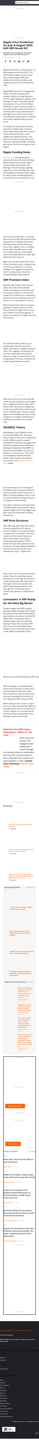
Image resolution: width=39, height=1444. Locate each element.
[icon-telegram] (5, 1348)
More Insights (31, 1151)
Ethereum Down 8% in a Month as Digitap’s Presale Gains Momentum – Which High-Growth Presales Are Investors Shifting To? (25, 1040)
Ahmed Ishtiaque (10, 1220)
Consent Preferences (6, 1416)
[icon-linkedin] (9, 1348)
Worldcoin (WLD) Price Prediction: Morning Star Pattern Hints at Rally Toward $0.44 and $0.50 (19, 1213)
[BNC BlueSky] (23, 1348)
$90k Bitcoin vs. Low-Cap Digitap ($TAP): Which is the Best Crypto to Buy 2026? (24, 1007)
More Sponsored (30, 887)
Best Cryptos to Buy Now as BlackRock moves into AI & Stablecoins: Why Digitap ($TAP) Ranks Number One (24, 1022)
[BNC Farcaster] (27, 1348)
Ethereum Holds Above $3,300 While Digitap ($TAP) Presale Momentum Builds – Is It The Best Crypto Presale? (25, 992)
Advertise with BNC (19, 38)
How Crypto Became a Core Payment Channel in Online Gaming (20, 933)
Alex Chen (8, 1167)
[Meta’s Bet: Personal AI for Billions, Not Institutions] (22, 812)
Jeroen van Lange (8, 57)
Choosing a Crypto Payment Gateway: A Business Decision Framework (21, 973)
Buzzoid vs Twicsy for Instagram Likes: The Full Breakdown (22, 952)
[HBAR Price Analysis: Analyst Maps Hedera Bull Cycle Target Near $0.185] (22, 835)
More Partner (30, 982)
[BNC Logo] (19, 1326)
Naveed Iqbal (9, 1182)
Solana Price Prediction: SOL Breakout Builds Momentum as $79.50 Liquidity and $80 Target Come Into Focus (21, 876)
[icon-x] (12, 1348)
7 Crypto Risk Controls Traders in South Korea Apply (21, 908)
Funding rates (9, 157)
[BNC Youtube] (16, 1348)
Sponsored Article (23, 999)
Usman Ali (8, 1202)
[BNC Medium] (20, 1348)
